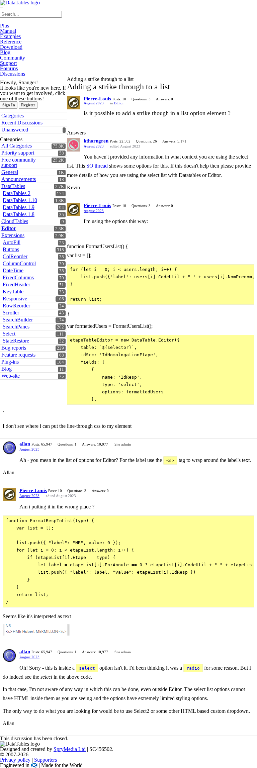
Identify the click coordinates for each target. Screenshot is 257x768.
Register (28, 105)
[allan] (9, 448)
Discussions (12, 74)
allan (24, 444)
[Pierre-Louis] (73, 102)
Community (12, 58)
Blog (5, 52)
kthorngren (96, 140)
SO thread (97, 166)
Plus (4, 25)
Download (11, 47)
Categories (12, 115)
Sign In (8, 105)
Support (8, 63)
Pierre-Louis (97, 98)
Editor (119, 103)
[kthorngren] (73, 145)
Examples (10, 36)
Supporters (45, 760)
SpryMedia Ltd (70, 749)
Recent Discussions (21, 122)
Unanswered (14, 129)
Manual (8, 31)
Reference (10, 41)
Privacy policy (15, 760)
